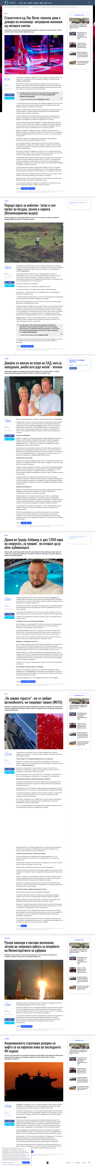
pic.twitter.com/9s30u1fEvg (29, 332)
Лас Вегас (42, 118)
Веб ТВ (50, 3)
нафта (38, 1112)
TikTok (89, 1162)
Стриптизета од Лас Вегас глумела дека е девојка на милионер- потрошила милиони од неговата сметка (33, 21)
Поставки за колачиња (7, 1162)
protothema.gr (31, 671)
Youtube (84, 1162)
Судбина (6, 358)
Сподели (10, 94)
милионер (19, 163)
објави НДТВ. (25, 271)
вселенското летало (24, 1004)
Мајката (18, 317)
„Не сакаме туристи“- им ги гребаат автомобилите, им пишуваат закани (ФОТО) (33, 700)
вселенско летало (27, 1026)
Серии (45, 3)
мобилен (20, 269)
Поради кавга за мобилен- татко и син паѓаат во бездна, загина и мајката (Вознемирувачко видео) (30, 209)
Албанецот (54, 597)
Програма (35, 3)
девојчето (40, 425)
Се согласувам (26, 1162)
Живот (5, 13)
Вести (20, 3)
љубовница (31, 681)
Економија (6, 1038)
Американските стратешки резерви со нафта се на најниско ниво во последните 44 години (32, 1046)
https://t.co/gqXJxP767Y (48, 95)
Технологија (7, 938)
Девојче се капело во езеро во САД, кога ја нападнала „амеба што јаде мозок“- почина (33, 364)
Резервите (19, 1104)
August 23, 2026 (43, 335)
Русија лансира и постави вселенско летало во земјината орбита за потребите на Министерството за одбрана (31, 946)
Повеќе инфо (26, 1159)
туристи (26, 776)
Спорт (25, 3)
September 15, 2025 (43, 99)
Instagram (77, 1162)
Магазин (30, 3)
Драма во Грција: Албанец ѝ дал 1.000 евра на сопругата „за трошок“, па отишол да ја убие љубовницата (33, 543)
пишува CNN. (58, 419)
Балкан (6, 535)
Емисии (41, 3)
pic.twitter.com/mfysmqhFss (27, 96)
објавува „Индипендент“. (23, 81)
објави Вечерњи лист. (28, 765)
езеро (29, 523)
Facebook (68, 1162)
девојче (24, 523)
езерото (56, 440)
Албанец (24, 681)
